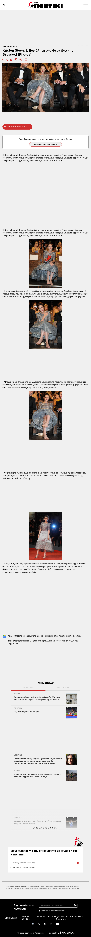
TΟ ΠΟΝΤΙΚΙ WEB (9, 46)
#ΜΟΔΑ (7, 127)
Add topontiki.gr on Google (45, 144)
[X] (38, 924)
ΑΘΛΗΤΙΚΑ (18, 708)
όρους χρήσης (30, 867)
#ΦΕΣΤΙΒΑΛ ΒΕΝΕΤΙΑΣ (21, 127)
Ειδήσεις (33, 641)
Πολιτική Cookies (26, 917)
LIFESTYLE (18, 755)
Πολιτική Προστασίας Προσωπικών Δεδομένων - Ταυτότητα (61, 917)
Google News (43, 636)
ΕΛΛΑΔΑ (17, 693)
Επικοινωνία (11, 918)
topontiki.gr (28, 636)
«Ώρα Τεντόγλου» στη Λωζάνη (27, 712)
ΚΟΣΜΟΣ (17, 770)
